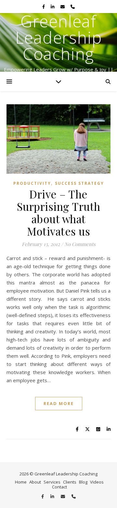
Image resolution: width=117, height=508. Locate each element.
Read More (59, 403)
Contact (59, 487)
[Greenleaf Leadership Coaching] (58, 42)
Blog (83, 482)
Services (52, 482)
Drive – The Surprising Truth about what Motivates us (58, 212)
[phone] (73, 6)
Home (21, 482)
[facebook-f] (44, 6)
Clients (69, 482)
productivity (32, 183)
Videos (97, 482)
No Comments (80, 244)
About (35, 482)
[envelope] (63, 6)
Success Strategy (79, 183)
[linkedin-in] (53, 6)
